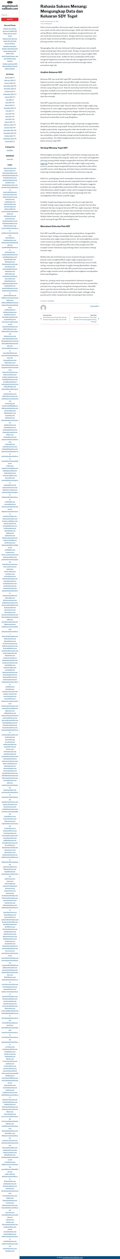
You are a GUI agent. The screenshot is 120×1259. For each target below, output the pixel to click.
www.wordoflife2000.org (10, 406)
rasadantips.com (9, 202)
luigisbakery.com (9, 1052)
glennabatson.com (10, 641)
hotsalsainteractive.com (10, 185)
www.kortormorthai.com (10, 984)
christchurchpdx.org (10, 658)
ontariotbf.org (9, 238)
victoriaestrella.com (9, 833)
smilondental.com (10, 473)
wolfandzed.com (10, 1056)
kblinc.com (10, 435)
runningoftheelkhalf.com (10, 965)
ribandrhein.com (9, 531)
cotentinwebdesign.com (10, 327)
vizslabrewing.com (10, 425)
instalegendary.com (10, 240)
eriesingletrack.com (9, 437)
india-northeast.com (10, 375)
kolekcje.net (10, 533)
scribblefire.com (10, 550)
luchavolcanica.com (9, 819)
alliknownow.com (10, 624)
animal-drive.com (10, 891)
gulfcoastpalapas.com (10, 905)
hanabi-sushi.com (10, 1054)
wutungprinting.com (10, 771)
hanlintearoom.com (9, 1184)
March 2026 (9, 78)
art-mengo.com (10, 742)
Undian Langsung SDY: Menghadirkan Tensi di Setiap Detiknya (9, 66)
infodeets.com (10, 182)
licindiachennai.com (10, 178)
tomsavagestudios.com (9, 519)
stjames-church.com (10, 694)
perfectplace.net (10, 543)
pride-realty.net (10, 1174)
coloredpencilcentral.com (9, 384)
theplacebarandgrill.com (10, 847)
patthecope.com (10, 879)
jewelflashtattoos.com (10, 257)
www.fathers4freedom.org (9, 958)
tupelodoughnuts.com (10, 447)
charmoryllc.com (10, 610)
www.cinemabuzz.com (10, 1061)
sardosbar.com (10, 415)
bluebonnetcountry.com (10, 264)
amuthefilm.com (9, 665)
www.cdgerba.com (10, 1114)
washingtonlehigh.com (9, 1049)
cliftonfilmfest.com (10, 387)
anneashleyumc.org (9, 989)
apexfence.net (9, 1251)
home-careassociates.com (9, 555)
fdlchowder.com (10, 1008)
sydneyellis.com (10, 502)
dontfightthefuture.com (10, 379)
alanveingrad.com (10, 766)
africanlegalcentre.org (10, 675)
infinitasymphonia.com (10, 672)
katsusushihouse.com (10, 677)
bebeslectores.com (10, 336)
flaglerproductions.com (10, 646)
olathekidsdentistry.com (10, 449)
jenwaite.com (10, 1188)
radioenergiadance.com (10, 283)
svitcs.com (9, 881)
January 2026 (8, 83)
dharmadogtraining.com (10, 1224)
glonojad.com (9, 689)
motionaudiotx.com (10, 1227)
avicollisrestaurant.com (10, 843)
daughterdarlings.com (10, 180)
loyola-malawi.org (10, 571)
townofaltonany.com (10, 780)
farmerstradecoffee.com (10, 922)
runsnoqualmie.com (9, 1001)
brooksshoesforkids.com (10, 896)
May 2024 (8, 116)
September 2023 (8, 139)
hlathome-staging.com (10, 490)
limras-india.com (9, 171)
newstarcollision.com (10, 475)
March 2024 (8, 122)
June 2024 (8, 114)
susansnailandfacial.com (10, 948)
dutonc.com (10, 749)
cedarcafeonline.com (10, 192)
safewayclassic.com (10, 226)
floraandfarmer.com (9, 360)
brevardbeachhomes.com (10, 365)
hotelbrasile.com (9, 310)
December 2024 (9, 108)
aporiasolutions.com (10, 900)
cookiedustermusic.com (10, 809)
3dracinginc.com (9, 612)
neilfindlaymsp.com (9, 840)
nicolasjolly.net (10, 670)
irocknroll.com (10, 403)
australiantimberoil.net (9, 339)
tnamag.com (10, 893)
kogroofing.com (10, 279)
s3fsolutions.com (9, 363)
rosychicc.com (10, 574)
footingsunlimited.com (9, 999)
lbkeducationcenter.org (9, 538)
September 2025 (8, 94)
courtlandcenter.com (10, 838)
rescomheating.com (9, 1232)
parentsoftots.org (10, 917)
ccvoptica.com (10, 1047)
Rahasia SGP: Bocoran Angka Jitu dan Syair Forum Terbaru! (10, 41)
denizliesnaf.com (9, 872)
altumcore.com (10, 888)
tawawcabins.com (10, 411)
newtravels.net (10, 219)
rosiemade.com (10, 444)
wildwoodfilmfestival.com (9, 303)
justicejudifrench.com (10, 718)
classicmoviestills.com (10, 595)
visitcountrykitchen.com (10, 761)
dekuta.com (10, 1059)
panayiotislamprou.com (10, 288)
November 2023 (8, 133)
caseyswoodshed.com (10, 867)
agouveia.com (9, 1212)
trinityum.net (9, 1090)
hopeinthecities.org (10, 581)
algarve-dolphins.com (10, 763)
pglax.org (10, 783)
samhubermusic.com (10, 1248)
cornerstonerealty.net (10, 1071)
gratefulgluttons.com (10, 583)
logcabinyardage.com (10, 924)
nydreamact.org (10, 252)
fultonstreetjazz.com (10, 312)
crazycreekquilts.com (10, 653)
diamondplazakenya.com (10, 1131)
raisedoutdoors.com (9, 394)
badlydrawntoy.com (10, 934)
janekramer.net (10, 737)
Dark (9, 2)
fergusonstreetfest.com (9, 1148)
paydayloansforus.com (9, 221)
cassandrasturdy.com (10, 588)
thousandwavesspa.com (10, 835)
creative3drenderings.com (9, 920)
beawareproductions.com (9, 706)
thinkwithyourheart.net (10, 396)
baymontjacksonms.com (10, 778)
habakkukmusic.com (10, 939)
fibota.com (9, 1112)
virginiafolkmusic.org (10, 526)
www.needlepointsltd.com (9, 1011)
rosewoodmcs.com (10, 1066)
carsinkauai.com (9, 1162)
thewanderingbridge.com (10, 720)
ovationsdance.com (10, 528)
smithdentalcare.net (9, 1241)
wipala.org (9, 569)
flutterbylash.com (10, 1181)
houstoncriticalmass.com (10, 615)
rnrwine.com (10, 1203)
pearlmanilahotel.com (10, 269)
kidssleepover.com (10, 216)
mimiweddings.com (10, 1234)
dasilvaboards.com (10, 639)
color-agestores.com (9, 567)
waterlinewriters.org (10, 912)
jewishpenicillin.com (10, 516)
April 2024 (8, 119)
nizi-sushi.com (10, 739)
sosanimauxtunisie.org (10, 276)
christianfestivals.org (10, 759)
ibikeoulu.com (10, 711)
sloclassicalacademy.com (10, 636)
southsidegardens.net (10, 1088)
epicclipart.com (10, 267)
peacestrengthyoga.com (10, 970)
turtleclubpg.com (10, 828)
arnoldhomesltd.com (10, 382)
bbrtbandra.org (10, 262)
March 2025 (9, 105)
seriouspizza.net (10, 884)
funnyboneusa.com (10, 807)
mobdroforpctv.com (9, 586)
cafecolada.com (10, 598)
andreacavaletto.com (10, 557)
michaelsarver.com (10, 485)
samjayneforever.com (10, 1150)
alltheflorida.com (10, 1155)
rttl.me (10, 1229)
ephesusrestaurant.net (9, 1100)
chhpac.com (10, 1222)
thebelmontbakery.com (9, 223)
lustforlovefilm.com (9, 667)
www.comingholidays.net (10, 605)
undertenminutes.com (10, 197)
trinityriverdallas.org (10, 540)
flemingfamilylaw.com (10, 1200)
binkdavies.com (10, 655)
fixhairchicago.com (10, 869)
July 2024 (8, 111)
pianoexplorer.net (10, 1085)
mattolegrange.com (10, 754)
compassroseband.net (10, 886)
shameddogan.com (10, 915)
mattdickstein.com (10, 932)
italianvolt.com (10, 418)
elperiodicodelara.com (10, 173)
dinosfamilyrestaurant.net (9, 341)
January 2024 (8, 128)
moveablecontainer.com (10, 317)
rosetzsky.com (10, 687)
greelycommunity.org (10, 679)
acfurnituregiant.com (10, 194)
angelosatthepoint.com (9, 855)
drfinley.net (10, 1198)
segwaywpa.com (10, 903)
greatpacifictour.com (10, 831)
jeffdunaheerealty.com (10, 968)
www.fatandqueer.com (10, 987)
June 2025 (8, 102)
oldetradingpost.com (10, 329)
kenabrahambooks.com (10, 660)
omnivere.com (10, 199)
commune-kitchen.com (10, 663)
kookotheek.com (9, 286)
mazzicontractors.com (10, 1092)
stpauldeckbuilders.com (10, 996)
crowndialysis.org (10, 504)
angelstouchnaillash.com (10, 7)
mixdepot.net (10, 1064)
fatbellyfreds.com (10, 1104)
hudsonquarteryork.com (10, 1109)
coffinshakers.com (10, 713)
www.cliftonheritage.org (10, 1023)
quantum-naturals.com (9, 1140)
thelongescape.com (10, 751)
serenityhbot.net (9, 944)
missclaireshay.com (10, 168)
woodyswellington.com (9, 1102)
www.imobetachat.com (9, 929)
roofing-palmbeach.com (10, 377)
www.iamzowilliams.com (10, 1078)
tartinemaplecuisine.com (10, 735)
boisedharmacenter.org (9, 564)
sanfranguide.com (10, 607)
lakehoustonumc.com (10, 936)
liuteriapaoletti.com (9, 790)
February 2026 (8, 80)
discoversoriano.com (10, 600)
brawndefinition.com (10, 648)
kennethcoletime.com (10, 725)
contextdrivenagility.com (10, 708)
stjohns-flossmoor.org (10, 804)
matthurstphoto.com (10, 1152)
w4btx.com (9, 466)
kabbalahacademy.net (10, 471)
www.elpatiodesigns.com (10, 1107)
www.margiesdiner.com (10, 1006)
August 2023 (9, 141)
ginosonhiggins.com (9, 768)
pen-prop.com (10, 951)
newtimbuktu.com (10, 204)
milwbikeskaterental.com (10, 775)
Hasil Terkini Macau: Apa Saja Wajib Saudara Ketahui (10, 58)
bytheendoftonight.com (10, 579)
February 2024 (8, 125)
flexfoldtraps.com (10, 977)
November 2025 (9, 89)
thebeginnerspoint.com (10, 603)
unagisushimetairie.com (10, 255)
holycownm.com (9, 821)
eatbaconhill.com (10, 209)
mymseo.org (10, 1220)
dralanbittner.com (10, 427)
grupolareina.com (10, 319)
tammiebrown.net (10, 747)
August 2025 (8, 97)
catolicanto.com (10, 535)
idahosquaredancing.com (10, 408)
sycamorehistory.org (10, 1068)
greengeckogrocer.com (9, 487)
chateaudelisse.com (10, 295)
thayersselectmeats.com (10, 898)
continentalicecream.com (10, 651)
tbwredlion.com (10, 1133)
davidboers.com (10, 927)
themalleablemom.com (9, 723)
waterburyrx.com (10, 850)
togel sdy (43, 163)
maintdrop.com (10, 271)
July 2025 (9, 100)
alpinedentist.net (9, 281)
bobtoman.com (10, 274)
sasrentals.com (10, 478)
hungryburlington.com (9, 728)
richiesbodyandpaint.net (10, 175)
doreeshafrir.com (10, 699)
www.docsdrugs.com (10, 1004)
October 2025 (9, 91)
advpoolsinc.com (9, 852)
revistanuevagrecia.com (10, 691)
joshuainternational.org (10, 946)
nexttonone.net (10, 941)
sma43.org (10, 1025)
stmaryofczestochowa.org (9, 715)
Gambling (10, 150)
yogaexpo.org (10, 552)
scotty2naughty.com (9, 696)
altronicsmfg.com (10, 207)
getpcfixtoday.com (10, 259)
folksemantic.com (10, 413)
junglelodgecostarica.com (10, 756)
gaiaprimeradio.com (9, 744)
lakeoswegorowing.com (10, 1205)
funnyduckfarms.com (10, 1186)
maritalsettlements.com (10, 773)
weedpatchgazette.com (9, 432)
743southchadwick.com (10, 372)
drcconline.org (9, 845)
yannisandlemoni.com (10, 430)
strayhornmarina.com (10, 643)
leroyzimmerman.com (10, 1196)
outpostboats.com (10, 576)
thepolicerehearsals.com (10, 622)
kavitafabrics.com (10, 816)
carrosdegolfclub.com (10, 353)
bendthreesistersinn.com (10, 802)
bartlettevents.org (10, 315)
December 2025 (9, 86)
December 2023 (9, 130)
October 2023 (8, 136)
